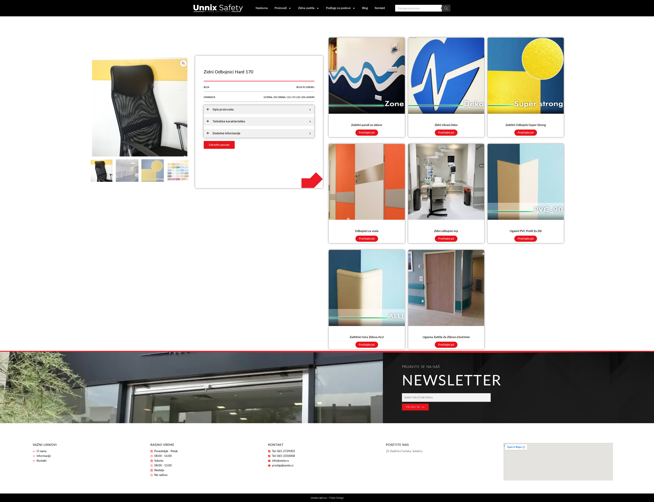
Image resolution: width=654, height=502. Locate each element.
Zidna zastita (306, 8)
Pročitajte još (367, 132)
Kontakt (380, 8)
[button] (183, 63)
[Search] (446, 8)
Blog (365, 8)
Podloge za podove (338, 8)
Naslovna (262, 8)
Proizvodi (281, 8)
